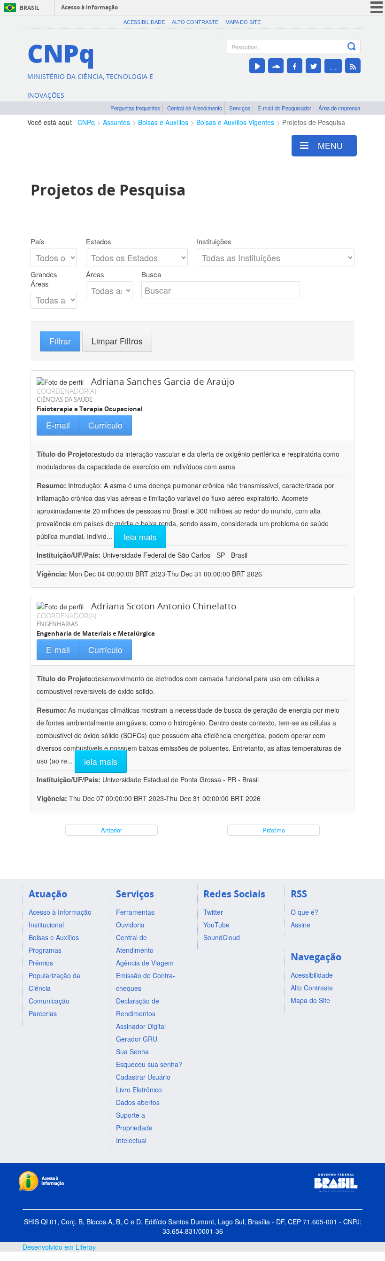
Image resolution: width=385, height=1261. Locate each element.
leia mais (140, 537)
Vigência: (53, 573)
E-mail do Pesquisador (284, 108)
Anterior (111, 829)
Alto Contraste (195, 22)
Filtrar (60, 341)
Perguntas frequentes (135, 108)
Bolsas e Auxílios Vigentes (235, 122)
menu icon (376, 7)
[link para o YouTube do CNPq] (257, 65)
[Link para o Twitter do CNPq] (313, 65)
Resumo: (51, 485)
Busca (151, 274)
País (38, 241)
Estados (98, 241)
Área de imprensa (339, 108)
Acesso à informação (89, 7)
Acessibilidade (144, 22)
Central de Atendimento (194, 108)
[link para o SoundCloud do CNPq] (276, 65)
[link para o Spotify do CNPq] (333, 66)
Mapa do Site (243, 22)
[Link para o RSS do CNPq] (353, 65)
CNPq (86, 122)
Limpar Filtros (117, 341)
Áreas (95, 274)
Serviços (239, 108)
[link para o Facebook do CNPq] (294, 65)
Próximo (273, 829)
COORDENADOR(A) (66, 391)
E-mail (58, 425)
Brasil (29, 8)
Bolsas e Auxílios (163, 122)
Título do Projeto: (65, 454)
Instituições (214, 241)
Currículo (105, 425)
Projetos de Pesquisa (313, 122)
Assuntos (116, 122)
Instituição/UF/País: (69, 555)
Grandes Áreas (44, 279)
